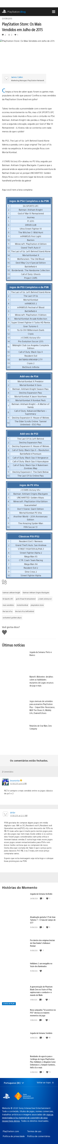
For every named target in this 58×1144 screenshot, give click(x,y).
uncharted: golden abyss (12, 618)
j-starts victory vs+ (45, 599)
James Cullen (17, 77)
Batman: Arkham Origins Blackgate (36, 592)
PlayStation (16, 11)
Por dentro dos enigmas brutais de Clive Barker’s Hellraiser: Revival (42, 943)
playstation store (37, 605)
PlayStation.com (11, 1131)
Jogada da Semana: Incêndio (41, 893)
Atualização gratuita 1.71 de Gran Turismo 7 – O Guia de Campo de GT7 (43, 920)
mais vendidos (8, 605)
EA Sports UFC (8, 599)
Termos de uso (34, 1131)
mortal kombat (22, 605)
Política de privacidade (14, 1136)
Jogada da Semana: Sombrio (41, 1033)
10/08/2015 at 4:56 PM (18, 783)
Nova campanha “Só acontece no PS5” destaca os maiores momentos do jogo (43, 1013)
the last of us (8, 611)
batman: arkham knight (11, 592)
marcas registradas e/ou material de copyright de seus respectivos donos (27, 1117)
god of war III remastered (25, 599)
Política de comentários (38, 1136)
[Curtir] (47, 898)
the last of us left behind (24, 611)
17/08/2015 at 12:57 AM (18, 815)
